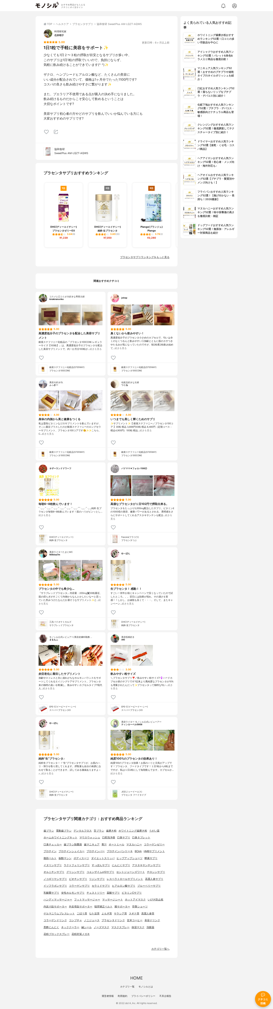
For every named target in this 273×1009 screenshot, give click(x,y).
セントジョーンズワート (130, 872)
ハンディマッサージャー (58, 899)
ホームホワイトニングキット (60, 837)
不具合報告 (165, 995)
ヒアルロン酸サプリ (123, 885)
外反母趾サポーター (80, 906)
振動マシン (65, 858)
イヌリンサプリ (53, 865)
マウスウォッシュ (89, 837)
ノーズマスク (101, 927)
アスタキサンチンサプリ (146, 865)
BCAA (138, 851)
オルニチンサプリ (54, 872)
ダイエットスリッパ (103, 858)
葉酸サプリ (113, 892)
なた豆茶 (94, 913)
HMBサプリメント (154, 851)
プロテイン (50, 851)
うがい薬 (154, 830)
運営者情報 (108, 995)
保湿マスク (138, 927)
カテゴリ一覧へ (160, 948)
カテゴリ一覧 (127, 986)
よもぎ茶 (107, 913)
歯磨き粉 (111, 830)
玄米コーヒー (134, 920)
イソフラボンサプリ (55, 885)
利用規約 (122, 995)
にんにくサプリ (121, 865)
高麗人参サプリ (154, 878)
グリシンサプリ (75, 872)
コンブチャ (75, 920)
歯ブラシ (49, 830)
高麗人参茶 (147, 913)
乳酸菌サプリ (51, 892)
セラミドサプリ (101, 885)
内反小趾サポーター (55, 906)
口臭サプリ (123, 837)
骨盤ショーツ (140, 906)
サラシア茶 (120, 913)
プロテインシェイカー (72, 851)
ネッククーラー (70, 927)
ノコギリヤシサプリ (55, 878)
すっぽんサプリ (101, 865)
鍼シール (86, 927)
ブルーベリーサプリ (149, 885)
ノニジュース (92, 920)
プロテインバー (96, 851)
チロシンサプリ (156, 872)
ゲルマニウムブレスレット (59, 913)
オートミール (116, 844)
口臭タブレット (141, 837)
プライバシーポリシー (143, 995)
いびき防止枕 (155, 899)
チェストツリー (96, 892)
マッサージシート (112, 899)
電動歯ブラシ (64, 830)
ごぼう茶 (82, 913)
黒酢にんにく (51, 927)
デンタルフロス (83, 830)
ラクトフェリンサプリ (77, 865)
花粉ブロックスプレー (57, 934)
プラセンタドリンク (113, 920)
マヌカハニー (134, 844)
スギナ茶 (134, 913)
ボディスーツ (81, 858)
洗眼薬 (150, 927)
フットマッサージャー (87, 899)
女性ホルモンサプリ (73, 892)
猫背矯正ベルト (103, 906)
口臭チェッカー (53, 844)
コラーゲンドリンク (55, 920)
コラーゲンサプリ (79, 885)
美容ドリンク (152, 920)
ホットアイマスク (135, 899)
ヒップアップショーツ (129, 858)
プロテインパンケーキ (120, 851)
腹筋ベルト (50, 858)
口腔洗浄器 (108, 837)
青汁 (104, 844)
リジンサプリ (97, 878)
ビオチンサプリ (78, 878)
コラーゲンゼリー (154, 844)
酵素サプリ (150, 858)
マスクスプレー (120, 927)
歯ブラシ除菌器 (73, 844)
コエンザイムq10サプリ (100, 872)
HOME (136, 977)
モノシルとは (145, 986)
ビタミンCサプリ (132, 892)
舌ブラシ (99, 830)
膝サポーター (122, 906)
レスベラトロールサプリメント (125, 878)
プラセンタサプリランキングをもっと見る (144, 257)
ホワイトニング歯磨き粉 (133, 830)
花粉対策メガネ (81, 934)
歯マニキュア (92, 844)
